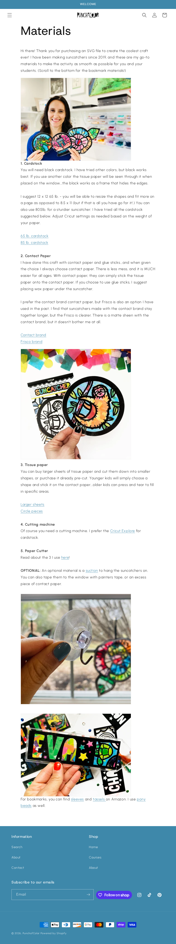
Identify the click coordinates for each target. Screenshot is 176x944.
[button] (10, 15)
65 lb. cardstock (35, 236)
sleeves (77, 799)
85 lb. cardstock (34, 242)
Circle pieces (32, 511)
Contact (17, 868)
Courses (95, 857)
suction (92, 570)
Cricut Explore (122, 531)
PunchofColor (31, 933)
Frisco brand (31, 341)
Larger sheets (32, 504)
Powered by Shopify (54, 933)
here (65, 557)
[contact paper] (76, 452)
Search (17, 847)
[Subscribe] (88, 894)
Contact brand (33, 335)
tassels (99, 799)
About (16, 857)
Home (93, 847)
